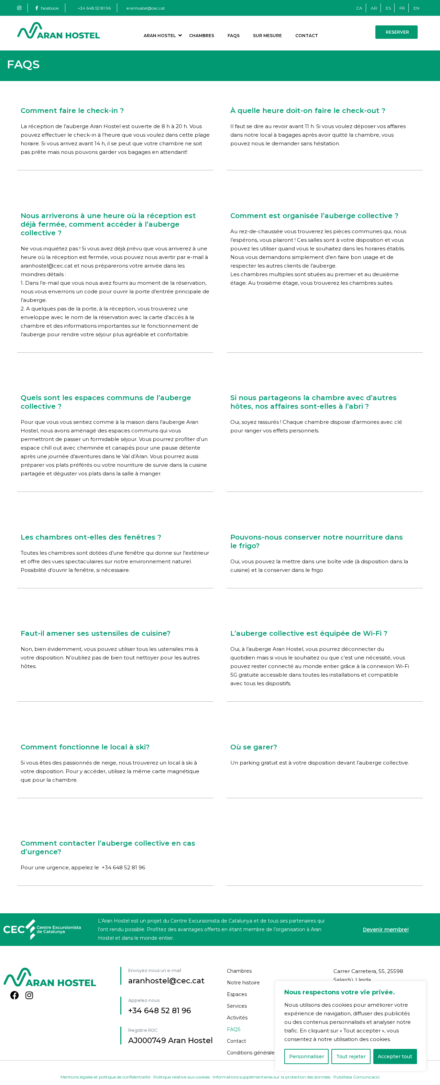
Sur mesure (267, 35)
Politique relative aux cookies (181, 1077)
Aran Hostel (160, 35)
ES (388, 8)
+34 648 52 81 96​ (159, 1010)
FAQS (234, 35)
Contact (306, 35)
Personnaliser (306, 1056)
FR (402, 8)
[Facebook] (14, 995)
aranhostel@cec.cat (145, 8)
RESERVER (397, 32)
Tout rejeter (351, 1056)
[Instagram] (29, 995)
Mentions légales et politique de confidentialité (105, 1077)
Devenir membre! (386, 929)
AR (374, 8)
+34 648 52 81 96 (94, 8)
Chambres (201, 35)
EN (416, 8)
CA (359, 8)
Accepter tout (395, 1056)
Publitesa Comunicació (356, 1077)
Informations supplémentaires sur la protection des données (271, 1077)
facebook (50, 8)
